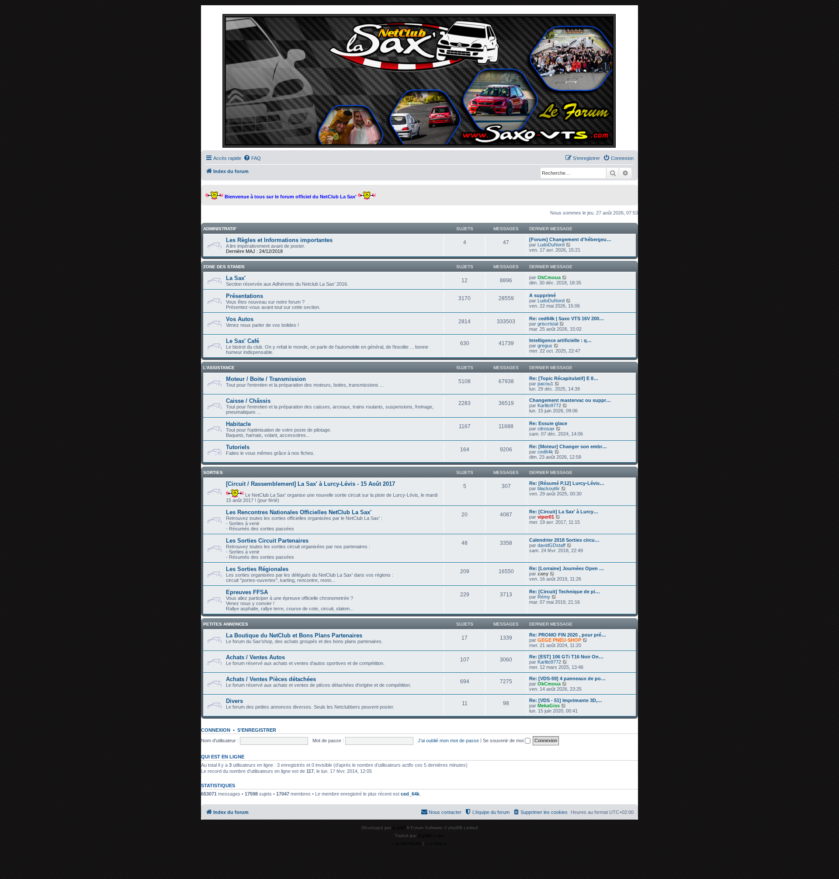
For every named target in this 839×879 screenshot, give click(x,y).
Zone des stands (224, 266)
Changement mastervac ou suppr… (570, 400)
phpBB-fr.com (431, 835)
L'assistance (219, 367)
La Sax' (236, 278)
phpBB (399, 827)
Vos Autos (239, 319)
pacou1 (545, 383)
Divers (234, 701)
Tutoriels (238, 447)
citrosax (546, 428)
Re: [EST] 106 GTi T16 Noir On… (566, 656)
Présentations (244, 296)
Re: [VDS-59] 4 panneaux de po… (567, 678)
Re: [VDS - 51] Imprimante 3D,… (565, 700)
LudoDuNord (551, 244)
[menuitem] (252, 158)
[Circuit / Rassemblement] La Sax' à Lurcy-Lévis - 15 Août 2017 (310, 484)
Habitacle (238, 424)
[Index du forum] (419, 80)
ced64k (545, 451)
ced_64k (410, 793)
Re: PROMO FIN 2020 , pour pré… (567, 634)
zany (542, 573)
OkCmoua (549, 277)
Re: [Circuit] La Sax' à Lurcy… (563, 511)
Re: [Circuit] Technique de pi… (564, 591)
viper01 (545, 516)
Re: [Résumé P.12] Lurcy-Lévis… (566, 483)
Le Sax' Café (242, 341)
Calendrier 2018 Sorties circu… (564, 540)
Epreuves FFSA (247, 592)
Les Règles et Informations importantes (279, 240)
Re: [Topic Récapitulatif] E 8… (563, 378)
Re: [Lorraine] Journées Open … (566, 568)
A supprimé (542, 295)
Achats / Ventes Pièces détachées (271, 679)
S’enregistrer (256, 730)
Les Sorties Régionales (257, 569)
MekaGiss (548, 705)
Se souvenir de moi (504, 740)
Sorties (213, 472)
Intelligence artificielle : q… (560, 340)
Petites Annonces (225, 624)
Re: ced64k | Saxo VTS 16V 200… (566, 318)
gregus (544, 345)
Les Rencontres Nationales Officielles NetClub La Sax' (298, 512)
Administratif (219, 228)
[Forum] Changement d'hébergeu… (570, 239)
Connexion (215, 730)
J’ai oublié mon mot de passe (448, 740)
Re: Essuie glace (548, 423)
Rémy (543, 596)
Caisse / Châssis (248, 401)
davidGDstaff (551, 545)
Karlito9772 (549, 405)
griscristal (547, 323)
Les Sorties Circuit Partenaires (267, 540)
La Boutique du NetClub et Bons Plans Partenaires (294, 635)
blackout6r (548, 488)
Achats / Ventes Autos (255, 657)
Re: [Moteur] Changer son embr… (568, 446)
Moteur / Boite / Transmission (266, 379)
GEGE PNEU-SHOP (559, 640)
